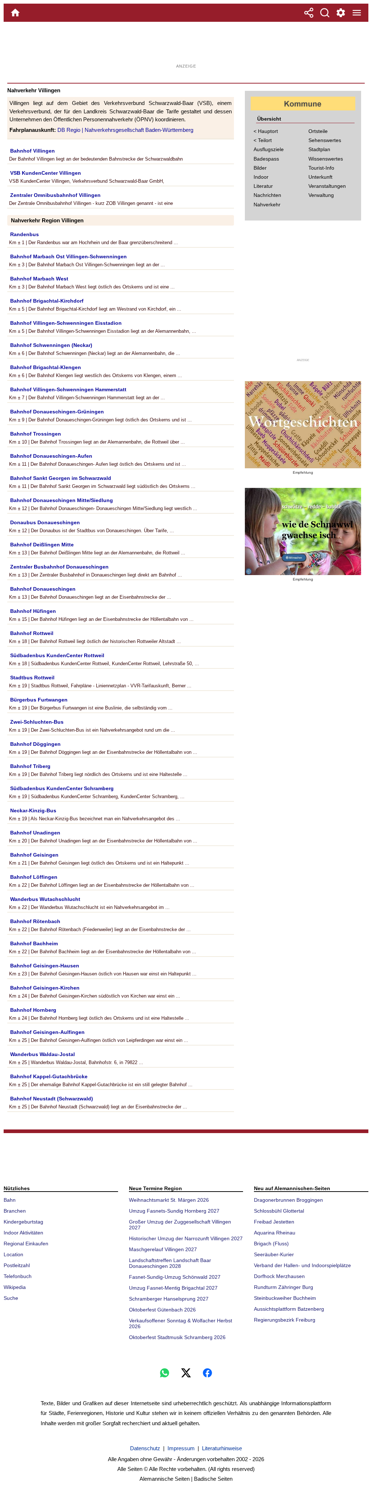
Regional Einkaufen (26, 1243)
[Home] (15, 13)
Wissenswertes (325, 159)
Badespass (266, 159)
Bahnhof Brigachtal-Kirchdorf (47, 301)
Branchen (15, 1211)
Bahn (10, 1200)
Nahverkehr (267, 204)
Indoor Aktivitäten (23, 1233)
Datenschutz (145, 1448)
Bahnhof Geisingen (34, 855)
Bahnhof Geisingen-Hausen (44, 966)
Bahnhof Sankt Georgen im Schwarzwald (60, 478)
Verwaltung (321, 195)
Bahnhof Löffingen (33, 877)
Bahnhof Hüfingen (33, 611)
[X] (186, 1373)
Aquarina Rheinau (274, 1233)
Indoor (261, 177)
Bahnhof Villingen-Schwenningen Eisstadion (66, 323)
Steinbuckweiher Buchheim (285, 1298)
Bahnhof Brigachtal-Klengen (45, 367)
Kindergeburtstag (23, 1222)
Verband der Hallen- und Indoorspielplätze (302, 1265)
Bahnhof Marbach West (39, 279)
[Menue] (357, 13)
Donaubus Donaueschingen (45, 522)
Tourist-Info (321, 168)
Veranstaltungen (327, 186)
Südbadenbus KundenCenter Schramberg (62, 788)
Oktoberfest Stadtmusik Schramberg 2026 (177, 1337)
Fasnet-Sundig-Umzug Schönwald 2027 (175, 1277)
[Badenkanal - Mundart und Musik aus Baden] (303, 531)
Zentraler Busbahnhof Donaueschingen (59, 567)
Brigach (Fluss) (271, 1243)
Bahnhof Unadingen (35, 833)
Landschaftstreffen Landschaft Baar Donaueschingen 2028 (170, 1263)
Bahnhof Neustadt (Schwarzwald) (51, 1098)
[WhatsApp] (165, 1373)
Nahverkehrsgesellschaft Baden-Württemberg (139, 130)
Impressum (181, 1448)
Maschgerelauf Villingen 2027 (163, 1249)
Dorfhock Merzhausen (279, 1276)
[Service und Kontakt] (341, 13)
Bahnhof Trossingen (35, 434)
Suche (11, 1298)
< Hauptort (266, 131)
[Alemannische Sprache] (303, 424)
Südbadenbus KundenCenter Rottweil (57, 655)
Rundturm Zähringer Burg (283, 1287)
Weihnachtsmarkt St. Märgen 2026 (169, 1200)
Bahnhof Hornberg (33, 1010)
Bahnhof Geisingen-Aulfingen (47, 1032)
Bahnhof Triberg (30, 766)
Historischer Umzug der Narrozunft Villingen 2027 (186, 1238)
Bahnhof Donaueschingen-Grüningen (57, 412)
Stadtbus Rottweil (32, 677)
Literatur (263, 186)
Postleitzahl (17, 1265)
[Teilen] (309, 13)
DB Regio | (71, 130)
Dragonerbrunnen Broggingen (288, 1200)
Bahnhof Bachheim (34, 943)
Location (13, 1254)
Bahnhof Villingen (32, 151)
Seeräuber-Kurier (274, 1254)
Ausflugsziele (269, 149)
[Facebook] (207, 1373)
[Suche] (325, 13)
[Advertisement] (186, 45)
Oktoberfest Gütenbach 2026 (162, 1310)
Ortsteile (318, 131)
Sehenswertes (324, 140)
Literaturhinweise (222, 1448)
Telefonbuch (18, 1276)
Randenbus (24, 234)
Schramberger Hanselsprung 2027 (169, 1299)
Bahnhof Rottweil (31, 633)
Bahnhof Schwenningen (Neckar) (51, 345)
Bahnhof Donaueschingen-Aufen (51, 456)
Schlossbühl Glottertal (279, 1211)
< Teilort (263, 140)
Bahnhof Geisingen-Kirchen (45, 988)
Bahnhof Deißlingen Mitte (42, 544)
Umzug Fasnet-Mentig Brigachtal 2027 (173, 1288)
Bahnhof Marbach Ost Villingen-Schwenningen (68, 256)
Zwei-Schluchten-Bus (37, 722)
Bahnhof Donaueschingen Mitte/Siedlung (61, 500)
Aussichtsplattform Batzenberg (289, 1309)
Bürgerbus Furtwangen (39, 700)
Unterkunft (320, 177)
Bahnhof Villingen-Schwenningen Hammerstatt (68, 389)
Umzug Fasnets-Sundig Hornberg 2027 (174, 1211)
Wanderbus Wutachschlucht (45, 899)
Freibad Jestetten (274, 1222)
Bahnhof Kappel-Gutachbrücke (49, 1076)
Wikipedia (15, 1287)
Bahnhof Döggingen (35, 744)
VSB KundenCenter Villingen (45, 173)
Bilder (260, 168)
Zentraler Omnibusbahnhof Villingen (55, 195)
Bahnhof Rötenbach (35, 921)
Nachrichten (267, 195)
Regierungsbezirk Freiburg (284, 1320)
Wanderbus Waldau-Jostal (42, 1054)
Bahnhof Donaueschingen (43, 589)
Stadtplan (319, 149)
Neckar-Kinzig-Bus (33, 810)
